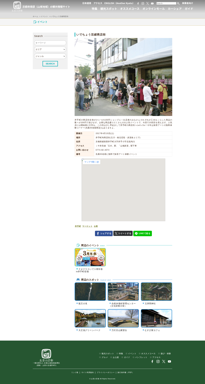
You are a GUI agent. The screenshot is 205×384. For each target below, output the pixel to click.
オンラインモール (154, 9)
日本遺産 (86, 3)
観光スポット (108, 9)
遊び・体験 (166, 354)
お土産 (116, 357)
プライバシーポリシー (106, 373)
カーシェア (175, 9)
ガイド (189, 9)
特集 (94, 9)
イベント (132, 354)
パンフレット (141, 357)
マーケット (87, 226)
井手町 (78, 226)
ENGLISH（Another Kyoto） (119, 3)
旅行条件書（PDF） (126, 373)
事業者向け (187, 3)
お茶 (96, 226)
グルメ (105, 357)
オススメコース (129, 9)
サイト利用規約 (87, 373)
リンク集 (74, 373)
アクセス (97, 3)
